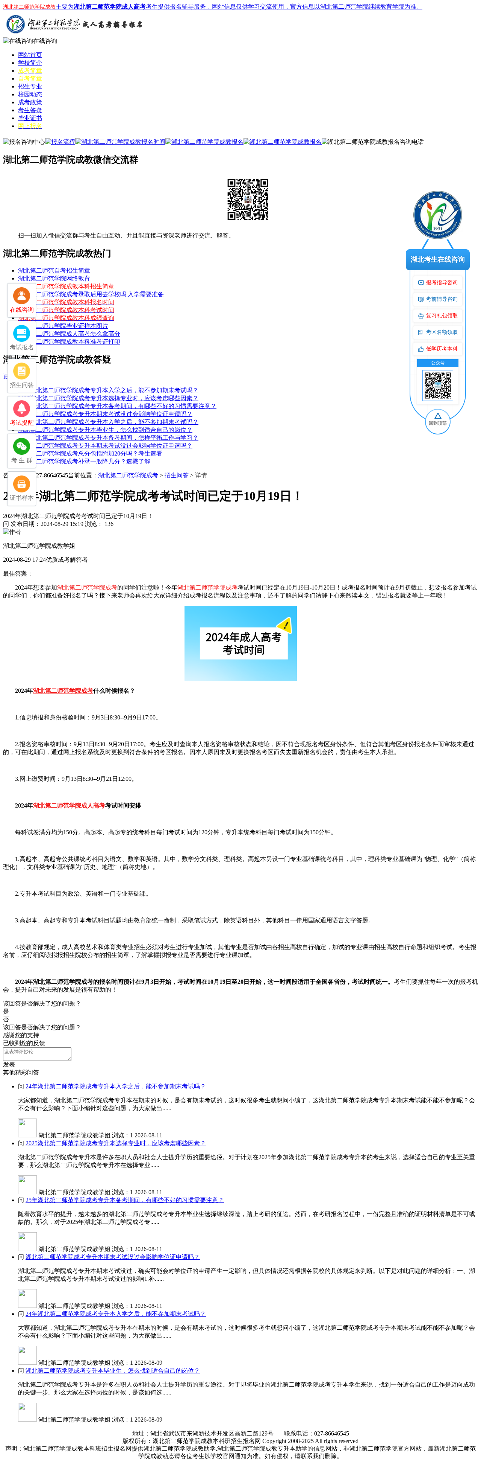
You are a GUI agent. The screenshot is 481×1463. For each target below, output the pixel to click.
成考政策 (30, 102)
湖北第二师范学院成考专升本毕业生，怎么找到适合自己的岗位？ (105, 430)
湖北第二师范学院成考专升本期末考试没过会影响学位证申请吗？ (105, 414)
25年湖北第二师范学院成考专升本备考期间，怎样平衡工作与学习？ (108, 437)
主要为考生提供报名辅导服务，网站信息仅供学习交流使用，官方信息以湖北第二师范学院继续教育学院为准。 (212, 6)
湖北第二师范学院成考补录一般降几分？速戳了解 (84, 461)
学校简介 (30, 62)
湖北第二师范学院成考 (128, 475)
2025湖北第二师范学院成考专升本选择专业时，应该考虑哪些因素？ (108, 398)
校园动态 (30, 94)
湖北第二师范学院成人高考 (69, 805)
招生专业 (30, 86)
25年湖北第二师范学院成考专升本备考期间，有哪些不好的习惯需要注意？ (117, 406)
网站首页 (30, 55)
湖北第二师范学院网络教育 (54, 278)
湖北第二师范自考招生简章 (54, 270)
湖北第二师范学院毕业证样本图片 (63, 326)
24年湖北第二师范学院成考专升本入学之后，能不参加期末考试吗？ (108, 390)
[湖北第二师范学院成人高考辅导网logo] (74, 35)
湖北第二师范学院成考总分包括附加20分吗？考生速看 (90, 453)
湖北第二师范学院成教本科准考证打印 (69, 341)
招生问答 (177, 475)
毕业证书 (30, 118)
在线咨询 (45, 41)
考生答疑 (30, 110)
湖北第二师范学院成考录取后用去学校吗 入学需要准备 (91, 294)
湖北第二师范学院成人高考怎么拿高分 (69, 334)
